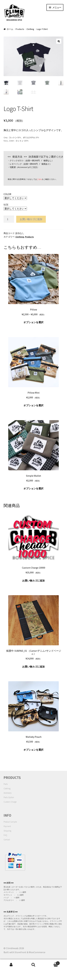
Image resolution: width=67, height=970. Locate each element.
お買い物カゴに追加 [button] (33, 580)
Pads (6, 784)
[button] (58, 41)
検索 (33, 964)
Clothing (30, 29)
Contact (7, 839)
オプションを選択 (33, 322)
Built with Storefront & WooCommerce (24, 952)
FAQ (5, 835)
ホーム (10, 29)
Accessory (8, 793)
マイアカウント (11, 964)
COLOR (7, 194)
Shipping (7, 830)
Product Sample (10, 822)
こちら (39, 179)
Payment (7, 826)
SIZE (6, 204)
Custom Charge (10, 802)
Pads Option (9, 797)
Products (20, 29)
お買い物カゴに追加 (31, 219)
